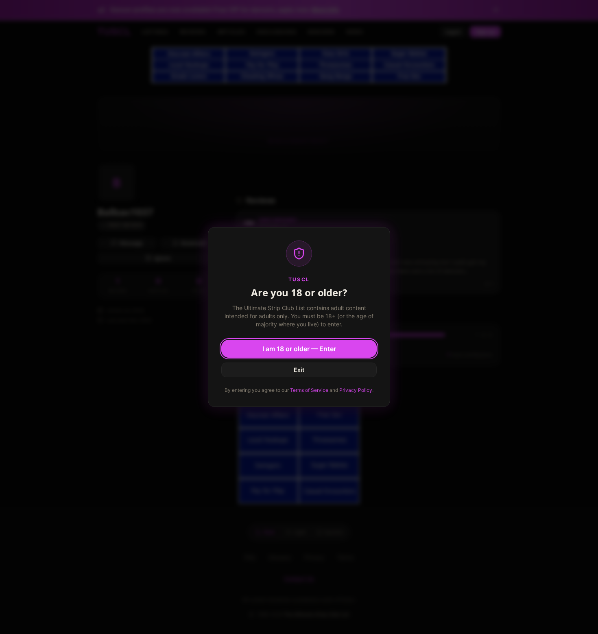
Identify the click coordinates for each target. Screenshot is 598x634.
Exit (299, 369)
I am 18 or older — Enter (299, 349)
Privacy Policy (355, 390)
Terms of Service (309, 390)
